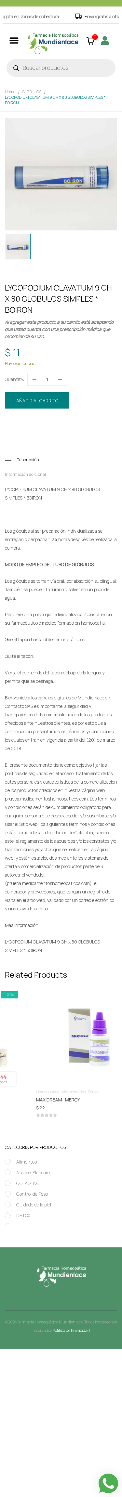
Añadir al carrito (37, 400)
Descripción (28, 459)
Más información (21, 925)
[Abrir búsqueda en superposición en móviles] (61, 68)
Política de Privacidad (71, 1330)
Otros (66, 1092)
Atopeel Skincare (33, 1172)
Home (10, 92)
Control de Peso (32, 1194)
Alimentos (26, 1162)
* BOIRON (32, 498)
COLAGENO (27, 1183)
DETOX (23, 1215)
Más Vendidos (47, 1092)
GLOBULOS (31, 92)
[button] (14, 40)
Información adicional (25, 474)
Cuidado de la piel (33, 1205)
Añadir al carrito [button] (61, 1101)
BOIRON (42, 434)
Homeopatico (67, 422)
